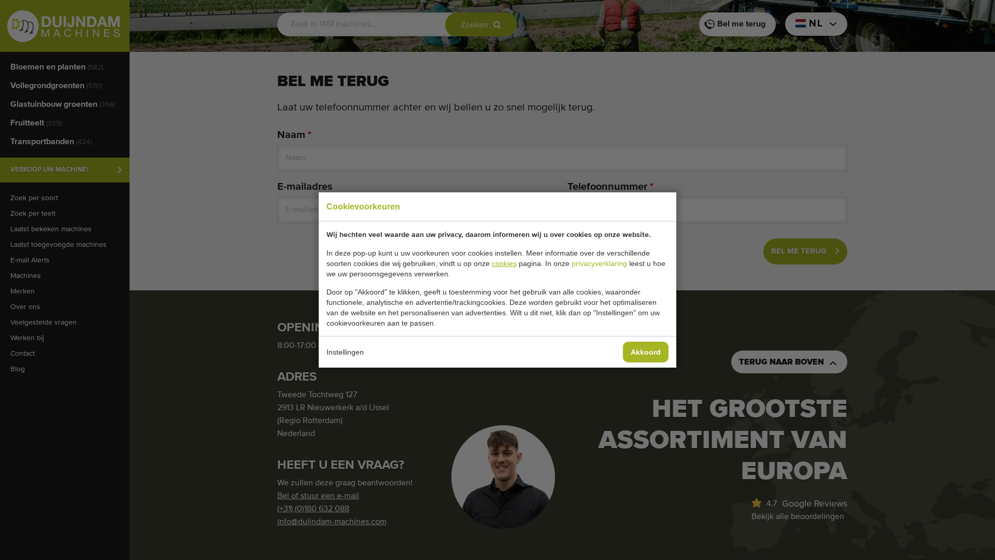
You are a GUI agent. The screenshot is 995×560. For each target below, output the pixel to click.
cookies (504, 263)
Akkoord (646, 352)
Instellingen (345, 352)
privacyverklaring (599, 263)
